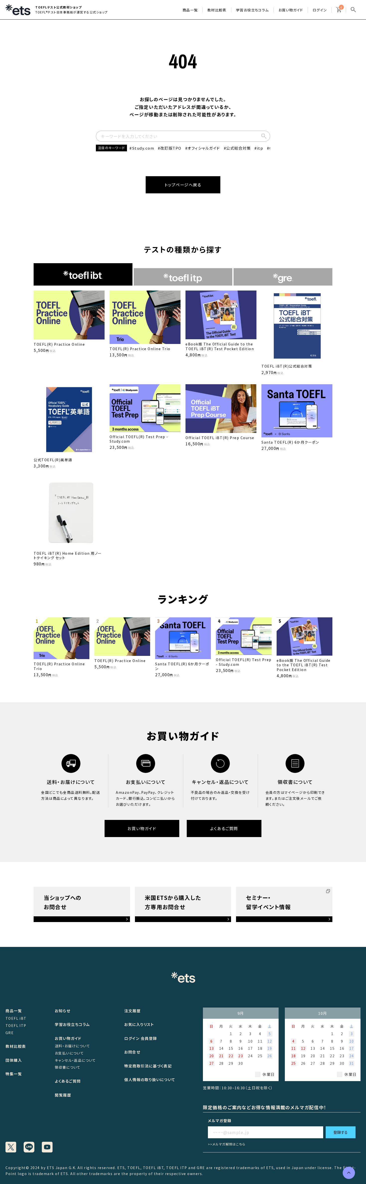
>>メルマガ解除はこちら (226, 1144)
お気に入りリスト (139, 1024)
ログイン (320, 10)
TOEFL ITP (15, 1025)
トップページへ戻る (183, 185)
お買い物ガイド (290, 10)
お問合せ (132, 1052)
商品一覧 (190, 10)
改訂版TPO (171, 148)
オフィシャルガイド (203, 148)
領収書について (68, 1067)
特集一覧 (13, 1073)
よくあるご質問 (224, 828)
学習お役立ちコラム (72, 1024)
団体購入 (13, 1060)
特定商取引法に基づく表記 (148, 1065)
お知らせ (62, 1010)
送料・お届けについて (72, 1045)
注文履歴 (132, 1010)
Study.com (143, 148)
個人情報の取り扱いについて (150, 1079)
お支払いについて (69, 1053)
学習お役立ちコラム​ (252, 10)
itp (260, 148)
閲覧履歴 (63, 1095)
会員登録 (149, 1038)
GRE (9, 1032)
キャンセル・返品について (75, 1060)
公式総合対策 (238, 148)
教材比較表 (217, 10)
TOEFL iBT (16, 1018)
